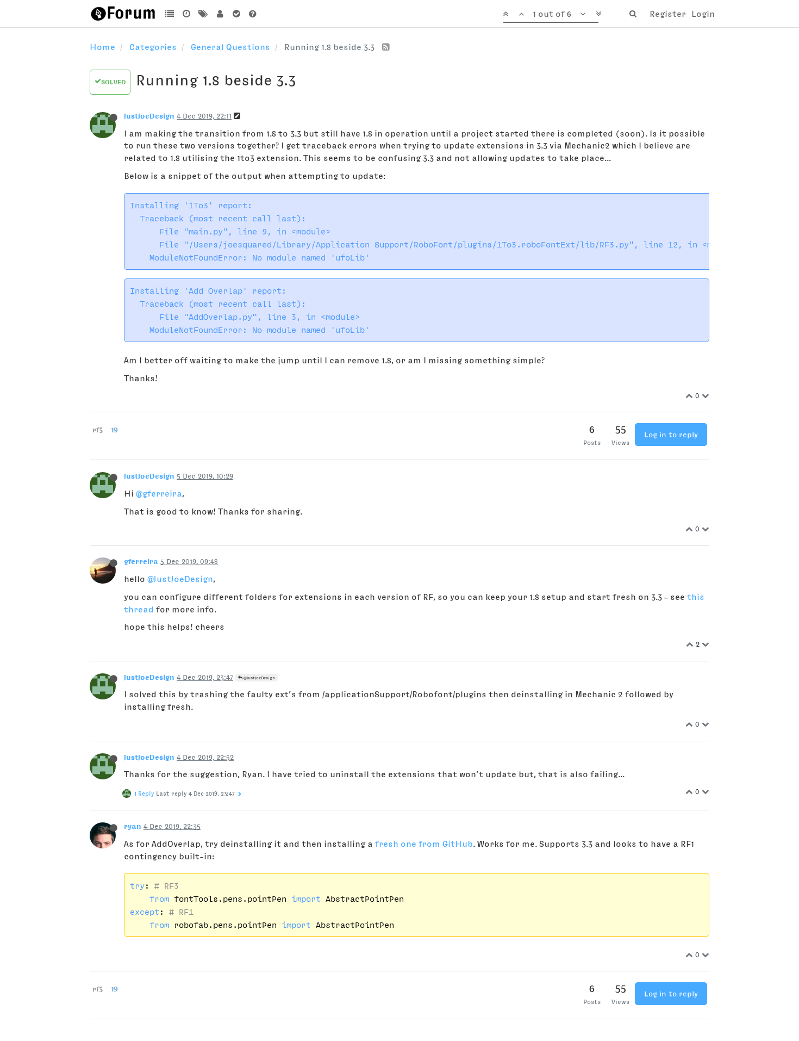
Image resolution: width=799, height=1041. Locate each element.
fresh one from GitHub (424, 843)
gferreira (141, 561)
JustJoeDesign (149, 116)
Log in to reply (671, 434)
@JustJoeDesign (180, 578)
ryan (132, 826)
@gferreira (159, 493)
